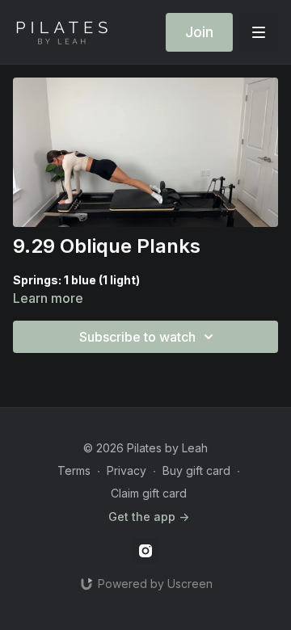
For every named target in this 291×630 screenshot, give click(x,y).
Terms (74, 470)
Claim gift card (149, 493)
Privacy (126, 470)
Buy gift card (196, 470)
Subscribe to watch (137, 337)
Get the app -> (148, 516)
